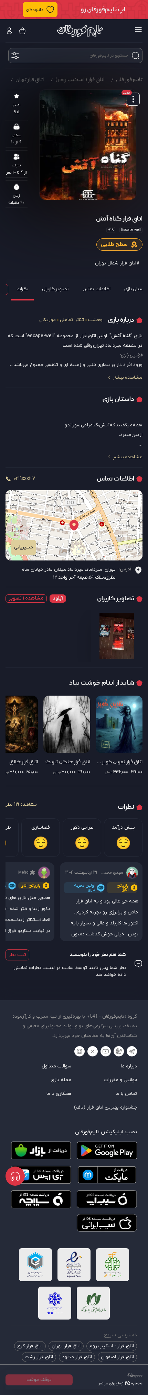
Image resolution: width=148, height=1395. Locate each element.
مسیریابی (23, 547)
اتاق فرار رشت (39, 1357)
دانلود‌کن (34, 9)
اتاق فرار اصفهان (117, 1357)
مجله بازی (61, 1080)
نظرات (22, 288)
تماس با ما (126, 1093)
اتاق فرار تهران (66, 1346)
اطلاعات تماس (96, 288)
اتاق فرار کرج (30, 1346)
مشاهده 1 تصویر (26, 598)
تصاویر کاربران (55, 288)
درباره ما (129, 1066)
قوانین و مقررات (120, 1080)
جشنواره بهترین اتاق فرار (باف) (105, 1107)
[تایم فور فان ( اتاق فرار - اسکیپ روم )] (80, 31)
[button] (74, 9)
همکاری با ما (58, 1093)
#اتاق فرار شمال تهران (117, 263)
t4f (93, 1016)
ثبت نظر (17, 954)
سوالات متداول (56, 1066)
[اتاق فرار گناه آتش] (87, 145)
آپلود (58, 598)
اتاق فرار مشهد (77, 1357)
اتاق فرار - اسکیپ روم (111, 1346)
